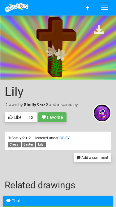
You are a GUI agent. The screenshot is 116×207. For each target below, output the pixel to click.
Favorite (54, 117)
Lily (41, 144)
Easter (28, 144)
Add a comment (94, 157)
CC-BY (64, 138)
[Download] (99, 30)
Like (17, 117)
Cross (14, 144)
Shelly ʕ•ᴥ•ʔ (36, 104)
